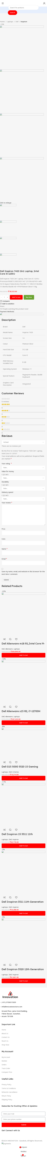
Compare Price (7, 1072)
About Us (5, 1033)
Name (5, 549)
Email (4, 559)
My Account (6, 1057)
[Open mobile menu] (3, 3)
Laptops (10, 21)
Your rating (7, 463)
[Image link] (10, 995)
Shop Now (5, 1045)
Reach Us (5, 1041)
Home (2, 21)
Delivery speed (7, 492)
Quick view (10, 639)
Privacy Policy (6, 1084)
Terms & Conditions (9, 1088)
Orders (4, 1065)
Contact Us (6, 1037)
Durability (5, 482)
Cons (3, 539)
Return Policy (6, 1096)
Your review (7, 502)
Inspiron (24, 21)
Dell (17, 21)
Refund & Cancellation (9, 1092)
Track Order (6, 1068)
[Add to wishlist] (16, 639)
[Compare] (4, 639)
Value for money (8, 471)
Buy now (29, 297)
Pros (3, 529)
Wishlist (4, 1061)
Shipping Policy (7, 1099)
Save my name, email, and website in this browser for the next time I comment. (23, 572)
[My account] (44, 3)
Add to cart (16, 297)
